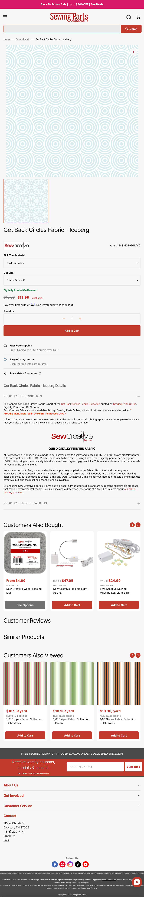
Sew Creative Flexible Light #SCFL (70, 590)
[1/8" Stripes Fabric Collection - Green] (72, 701)
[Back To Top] (138, 891)
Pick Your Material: (15, 255)
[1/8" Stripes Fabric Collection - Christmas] (25, 701)
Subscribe (133, 766)
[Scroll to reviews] (72, 237)
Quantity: (9, 311)
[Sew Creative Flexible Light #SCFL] (72, 571)
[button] (5, 17)
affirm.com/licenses (126, 885)
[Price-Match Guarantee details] (40, 373)
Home (7, 39)
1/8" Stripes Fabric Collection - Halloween (118, 721)
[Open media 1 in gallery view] (133, 52)
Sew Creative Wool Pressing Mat (24, 590)
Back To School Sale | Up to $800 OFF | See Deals (72, 4)
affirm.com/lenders (109, 880)
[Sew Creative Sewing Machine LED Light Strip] (118, 571)
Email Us (9, 836)
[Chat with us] (128, 17)
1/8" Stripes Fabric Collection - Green (71, 721)
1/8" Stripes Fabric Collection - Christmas (24, 721)
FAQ (6, 840)
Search (133, 28)
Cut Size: (9, 272)
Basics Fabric (23, 39)
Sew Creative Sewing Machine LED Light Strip (115, 590)
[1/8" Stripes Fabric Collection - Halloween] (118, 701)
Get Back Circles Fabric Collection (80, 403)
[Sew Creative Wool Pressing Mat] (25, 571)
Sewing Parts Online (124, 403)
